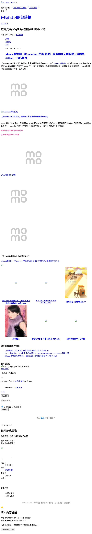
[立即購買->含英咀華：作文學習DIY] (76, 298)
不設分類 (19, 35)
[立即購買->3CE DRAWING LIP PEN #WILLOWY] (46, 283)
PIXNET (29, 503)
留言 (22, 381)
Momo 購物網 (60, 63)
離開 (12, 529)
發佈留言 (5, 409)
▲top (3, 391)
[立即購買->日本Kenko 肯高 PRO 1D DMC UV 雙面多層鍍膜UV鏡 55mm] (16, 283)
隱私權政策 (58, 503)
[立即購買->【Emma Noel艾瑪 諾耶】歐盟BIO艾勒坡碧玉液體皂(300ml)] (19, 107)
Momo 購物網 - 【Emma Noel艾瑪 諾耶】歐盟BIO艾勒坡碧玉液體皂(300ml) (30, 261)
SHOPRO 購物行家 (10, 112)
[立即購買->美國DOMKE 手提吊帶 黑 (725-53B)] (46, 321)
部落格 (8, 42)
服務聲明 (67, 503)
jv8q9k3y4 (5, 369)
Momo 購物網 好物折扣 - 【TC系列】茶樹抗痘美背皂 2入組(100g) (31, 356)
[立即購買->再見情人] (16, 336)
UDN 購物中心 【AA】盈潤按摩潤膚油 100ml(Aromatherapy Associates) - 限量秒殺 (37, 353)
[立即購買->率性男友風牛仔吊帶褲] (76, 321)
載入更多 (5, 396)
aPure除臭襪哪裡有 (8, 175)
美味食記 (18, 388)
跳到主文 (4, 24)
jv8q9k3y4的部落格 (16, 17)
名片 (7, 45)
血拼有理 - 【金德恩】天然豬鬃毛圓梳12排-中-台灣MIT (27, 351)
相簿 (7, 39)
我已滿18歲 (5, 529)
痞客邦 (17, 381)
